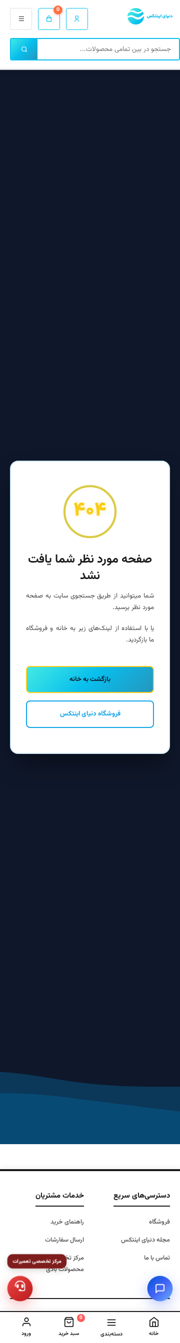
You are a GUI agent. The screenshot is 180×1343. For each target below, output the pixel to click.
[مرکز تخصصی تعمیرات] (20, 1289)
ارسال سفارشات (64, 1240)
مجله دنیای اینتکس (145, 1240)
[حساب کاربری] (77, 19)
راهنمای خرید (67, 1222)
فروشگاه (159, 1222)
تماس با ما (157, 1258)
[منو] (21, 19)
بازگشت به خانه (90, 679)
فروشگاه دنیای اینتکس (90, 713)
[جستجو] (24, 49)
